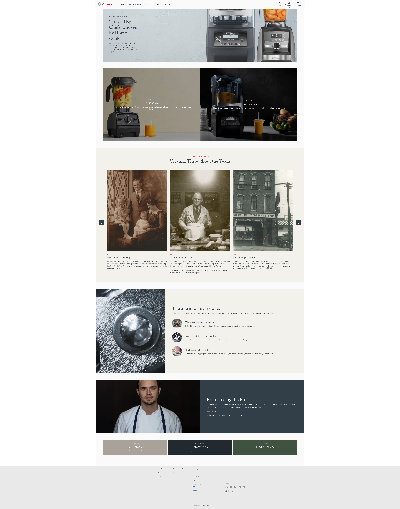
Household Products (123, 4)
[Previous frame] (101, 222)
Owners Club (159, 477)
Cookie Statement (197, 477)
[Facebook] (226, 487)
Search (280, 5)
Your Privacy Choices (198, 485)
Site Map (194, 481)
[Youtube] (240, 487)
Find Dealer (298, 5)
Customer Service (178, 469)
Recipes (148, 4)
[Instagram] (244, 487)
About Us (157, 481)
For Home (134, 447)
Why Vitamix (137, 4)
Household (150, 103)
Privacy (194, 473)
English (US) (289, 6)
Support (156, 4)
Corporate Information (162, 469)
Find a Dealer (264, 447)
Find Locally (177, 477)
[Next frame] (298, 222)
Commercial (165, 4)
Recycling (195, 469)
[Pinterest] (235, 487)
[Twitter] (231, 487)
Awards (157, 473)
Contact (175, 473)
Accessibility (195, 491)
